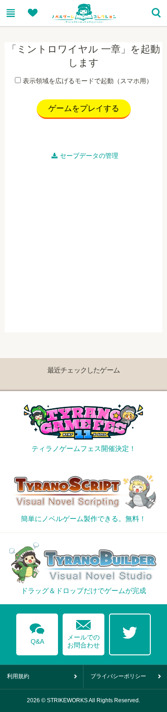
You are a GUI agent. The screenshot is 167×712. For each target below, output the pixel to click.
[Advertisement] (83, 249)
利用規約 (18, 676)
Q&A (37, 632)
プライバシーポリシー (118, 676)
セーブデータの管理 (89, 155)
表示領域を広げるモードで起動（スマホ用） (88, 81)
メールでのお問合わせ (83, 632)
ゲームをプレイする (83, 108)
